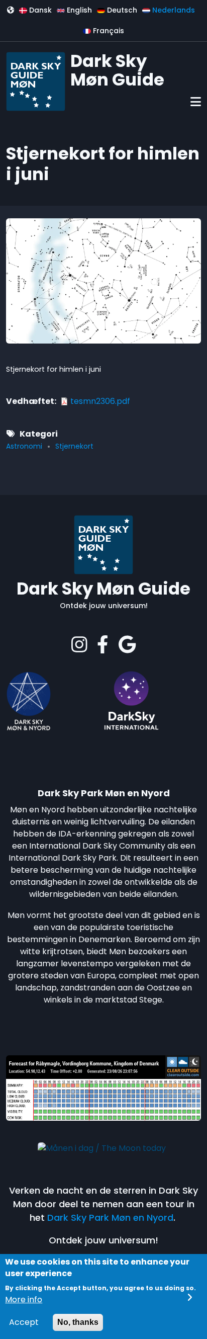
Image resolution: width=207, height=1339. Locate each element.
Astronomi (24, 446)
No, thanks (77, 1322)
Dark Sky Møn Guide (117, 70)
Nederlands (172, 10)
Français (107, 31)
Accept (24, 1322)
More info (23, 1299)
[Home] (35, 81)
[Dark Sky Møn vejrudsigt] (103, 1087)
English (78, 10)
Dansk (39, 10)
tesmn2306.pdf (100, 401)
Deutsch (121, 10)
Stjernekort (74, 446)
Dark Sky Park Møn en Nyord (110, 1217)
